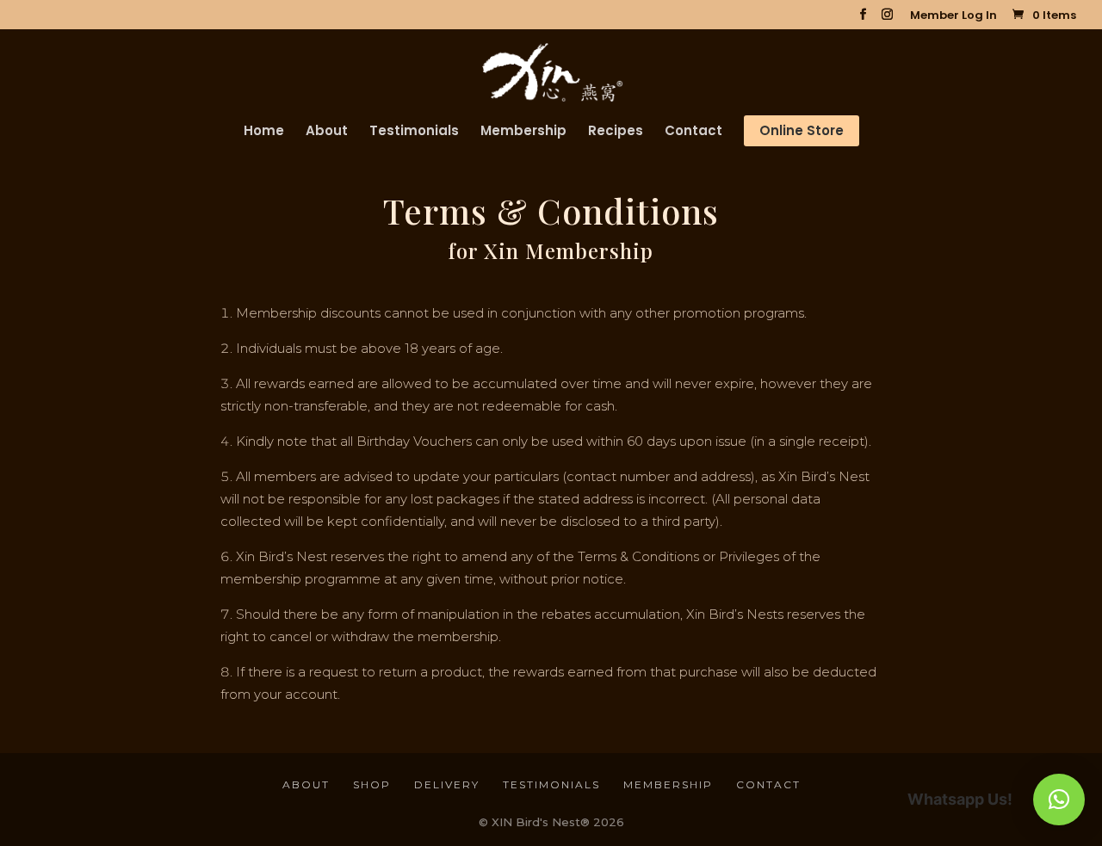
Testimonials (414, 132)
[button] (1059, 799)
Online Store (801, 130)
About (327, 132)
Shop (372, 784)
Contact (693, 132)
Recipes (615, 132)
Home (264, 132)
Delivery (447, 784)
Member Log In (953, 16)
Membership (523, 132)
